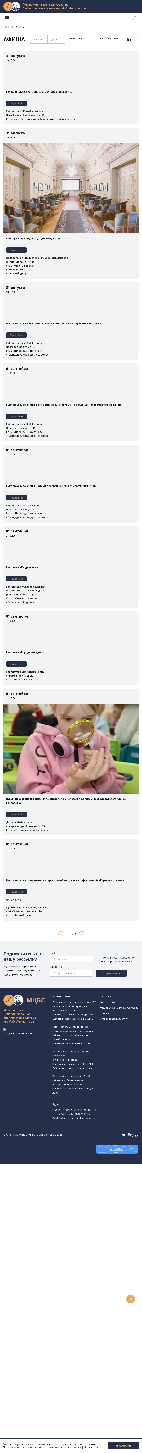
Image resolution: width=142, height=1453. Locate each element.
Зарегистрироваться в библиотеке (37, 1336)
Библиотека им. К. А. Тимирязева (44, 1178)
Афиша (15, 1374)
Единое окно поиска (28, 1270)
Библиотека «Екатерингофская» (39, 1182)
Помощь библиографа (30, 1340)
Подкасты (17, 1390)
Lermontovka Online (22, 1382)
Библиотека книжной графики (38, 1250)
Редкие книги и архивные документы (38, 1297)
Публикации (18, 1405)
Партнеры (17, 1429)
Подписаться (111, 973)
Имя (52, 952)
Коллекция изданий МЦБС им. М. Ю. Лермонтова (51, 1312)
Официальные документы (26, 1432)
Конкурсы (16, 1367)
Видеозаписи (18, 1386)
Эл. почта (56, 966)
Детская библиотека (32, 1223)
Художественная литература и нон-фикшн (41, 1285)
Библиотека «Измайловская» (42, 1199)
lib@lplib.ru (65, 1118)
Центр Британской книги (34, 1254)
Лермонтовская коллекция (38, 1309)
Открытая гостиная (31, 1238)
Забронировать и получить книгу (36, 1343)
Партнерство (108, 1002)
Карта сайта (108, 996)
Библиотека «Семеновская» (36, 1215)
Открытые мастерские (38, 1242)
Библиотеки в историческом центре (44, 1398)
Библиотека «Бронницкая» (40, 1219)
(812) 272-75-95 (65, 1114)
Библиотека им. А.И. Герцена (37, 1211)
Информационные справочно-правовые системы (46, 1301)
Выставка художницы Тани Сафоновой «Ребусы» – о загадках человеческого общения (63, 404)
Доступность (18, 1421)
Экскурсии (17, 1401)
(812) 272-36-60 (81, 1114)
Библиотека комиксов (33, 1258)
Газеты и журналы (27, 1293)
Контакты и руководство (26, 1417)
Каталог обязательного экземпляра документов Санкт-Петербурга (57, 1278)
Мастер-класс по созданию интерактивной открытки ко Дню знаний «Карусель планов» (65, 880)
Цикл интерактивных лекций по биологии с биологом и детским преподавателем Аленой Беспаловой (66, 800)
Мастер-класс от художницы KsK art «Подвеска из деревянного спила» (53, 323)
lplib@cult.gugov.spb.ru (83, 1118)
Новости (16, 1363)
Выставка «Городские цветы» (26, 652)
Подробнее (16, 103)
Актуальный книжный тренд (33, 1355)
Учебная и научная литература (35, 1289)
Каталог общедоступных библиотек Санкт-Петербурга (49, 1274)
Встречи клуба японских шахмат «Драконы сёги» (39, 91)
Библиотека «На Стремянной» (42, 1186)
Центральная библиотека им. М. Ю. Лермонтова (53, 1173)
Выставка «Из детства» (22, 567)
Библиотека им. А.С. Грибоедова (44, 1194)
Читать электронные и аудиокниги (37, 1351)
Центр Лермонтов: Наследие (37, 1234)
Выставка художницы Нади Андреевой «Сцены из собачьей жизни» (51, 486)
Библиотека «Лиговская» (39, 1190)
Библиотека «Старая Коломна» (38, 1203)
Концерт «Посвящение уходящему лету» (33, 238)
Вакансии (16, 1425)
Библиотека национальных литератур (42, 1247)
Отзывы (105, 1013)
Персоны (16, 1378)
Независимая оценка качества (119, 1007)
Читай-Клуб (27, 1230)
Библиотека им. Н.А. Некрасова (38, 1207)
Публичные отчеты (22, 1436)
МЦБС (14, 1413)
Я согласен (123, 1446)
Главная (8, 27)
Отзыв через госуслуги (114, 1018)
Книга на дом (24, 1347)
